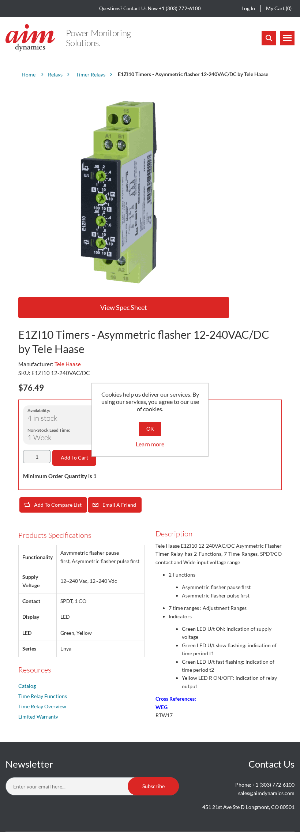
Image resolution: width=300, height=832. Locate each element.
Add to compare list (58, 505)
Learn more (150, 444)
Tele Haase (68, 364)
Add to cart (74, 457)
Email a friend (119, 505)
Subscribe (153, 786)
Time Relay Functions (42, 696)
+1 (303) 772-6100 (180, 8)
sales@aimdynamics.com (266, 793)
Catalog (27, 686)
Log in (248, 8)
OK (150, 429)
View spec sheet (123, 307)
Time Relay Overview (42, 706)
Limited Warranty (38, 716)
